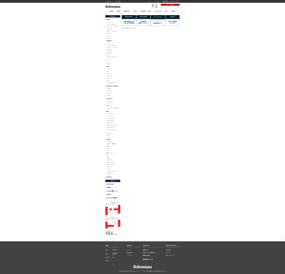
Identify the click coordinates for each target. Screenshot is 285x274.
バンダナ (109, 88)
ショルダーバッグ (111, 118)
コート (108, 33)
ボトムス (109, 38)
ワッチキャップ (110, 101)
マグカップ (109, 159)
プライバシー (168, 252)
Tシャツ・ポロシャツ (112, 24)
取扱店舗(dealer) (147, 259)
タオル (108, 157)
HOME (111, 11)
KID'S (135, 11)
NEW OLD (109, 177)
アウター (109, 78)
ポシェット (109, 133)
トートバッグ (110, 116)
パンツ (108, 80)
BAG (166, 11)
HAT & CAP (158, 11)
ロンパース (109, 75)
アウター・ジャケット (112, 31)
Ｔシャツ (109, 68)
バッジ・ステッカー (111, 171)
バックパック (110, 113)
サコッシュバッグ (111, 127)
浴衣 (108, 146)
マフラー (109, 95)
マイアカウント (157, 1)
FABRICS (109, 194)
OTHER (173, 11)
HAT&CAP (109, 98)
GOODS (109, 139)
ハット (108, 103)
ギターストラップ (111, 162)
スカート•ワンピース (111, 82)
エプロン (109, 141)
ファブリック (110, 173)
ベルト (108, 148)
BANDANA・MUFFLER (112, 86)
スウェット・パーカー (112, 26)
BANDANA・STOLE (145, 11)
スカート (109, 54)
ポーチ (108, 135)
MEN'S (119, 11)
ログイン (149, 1)
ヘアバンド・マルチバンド (113, 108)
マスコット (109, 166)
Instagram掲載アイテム (112, 191)
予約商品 (109, 187)
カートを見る (175, 1)
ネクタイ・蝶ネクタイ (112, 143)
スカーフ (109, 93)
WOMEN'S (127, 11)
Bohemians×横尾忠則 (112, 197)
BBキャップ (109, 105)
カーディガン (110, 28)
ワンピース (109, 52)
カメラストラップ (111, 164)
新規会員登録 (165, 1)
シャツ (108, 21)
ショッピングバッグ (111, 129)
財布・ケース (110, 153)
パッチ (108, 169)
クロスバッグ (110, 123)
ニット (108, 35)
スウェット (109, 73)
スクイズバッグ (110, 120)
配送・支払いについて (170, 255)
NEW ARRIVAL (110, 184)
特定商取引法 (168, 249)
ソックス (109, 150)
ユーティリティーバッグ (112, 125)
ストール (109, 90)
